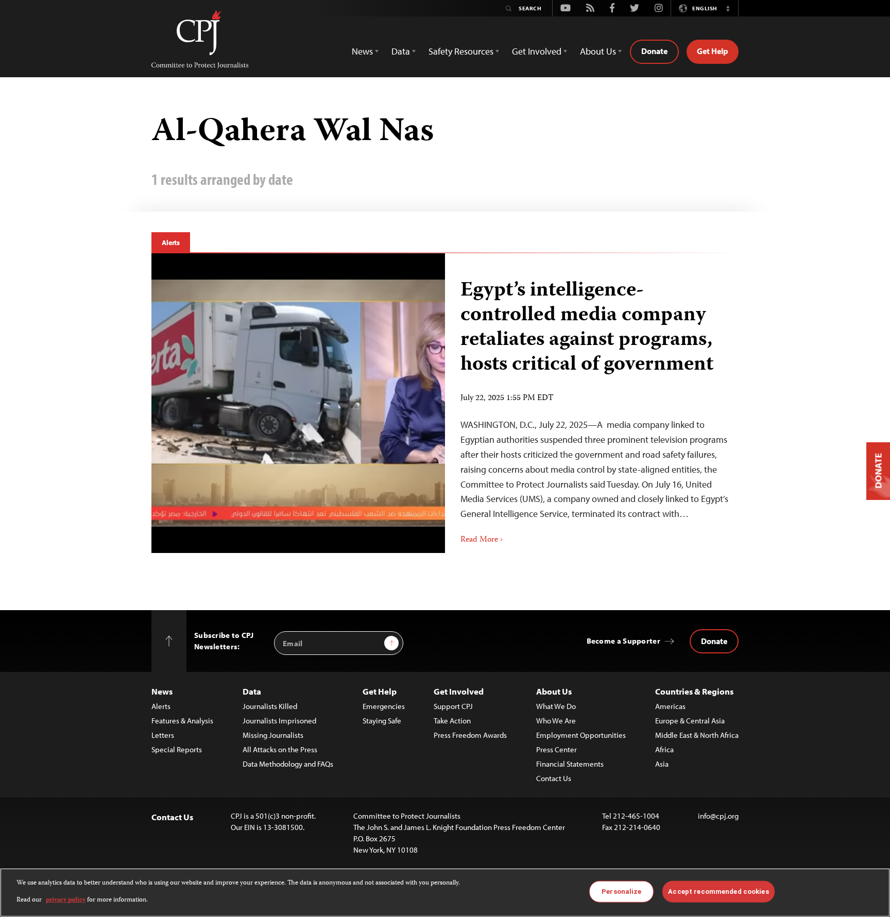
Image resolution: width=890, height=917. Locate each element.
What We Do (556, 706)
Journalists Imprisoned (279, 720)
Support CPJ (453, 706)
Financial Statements (570, 764)
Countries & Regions (694, 691)
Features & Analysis (182, 720)
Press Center (556, 749)
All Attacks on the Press (280, 749)
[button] (727, 8)
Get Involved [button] (536, 51)
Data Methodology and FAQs (288, 764)
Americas (670, 706)
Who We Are (556, 720)
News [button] (362, 51)
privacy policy (65, 899)
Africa (664, 749)
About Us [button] (598, 51)
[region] (445, 892)
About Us (554, 691)
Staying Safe (382, 720)
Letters (162, 735)
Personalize (621, 891)
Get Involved (459, 691)
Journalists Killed (270, 706)
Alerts (171, 242)
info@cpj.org (718, 816)
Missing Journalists (273, 735)
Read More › (481, 540)
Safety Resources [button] (461, 51)
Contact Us (553, 778)
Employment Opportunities (581, 735)
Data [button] (400, 51)
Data (252, 691)
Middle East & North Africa (697, 735)
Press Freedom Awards (470, 735)
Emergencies (384, 706)
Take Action (452, 720)
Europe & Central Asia (690, 720)
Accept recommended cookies (718, 891)
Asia (662, 764)
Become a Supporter (623, 641)
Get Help (712, 51)
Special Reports (176, 749)
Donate (654, 51)
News (162, 691)
